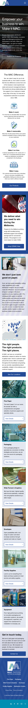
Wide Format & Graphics (10, 683)
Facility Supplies (7, 686)
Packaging (18, 679)
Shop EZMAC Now (14, 246)
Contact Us (14, 654)
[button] (11, 326)
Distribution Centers (19, 686)
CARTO (23, 339)
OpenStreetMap (13, 339)
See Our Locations (14, 374)
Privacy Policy (9, 690)
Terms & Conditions (17, 690)
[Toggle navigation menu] (25, 3)
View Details (9, 418)
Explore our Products (14, 56)
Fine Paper (10, 679)
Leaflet (6, 339)
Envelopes (22, 683)
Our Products (14, 185)
